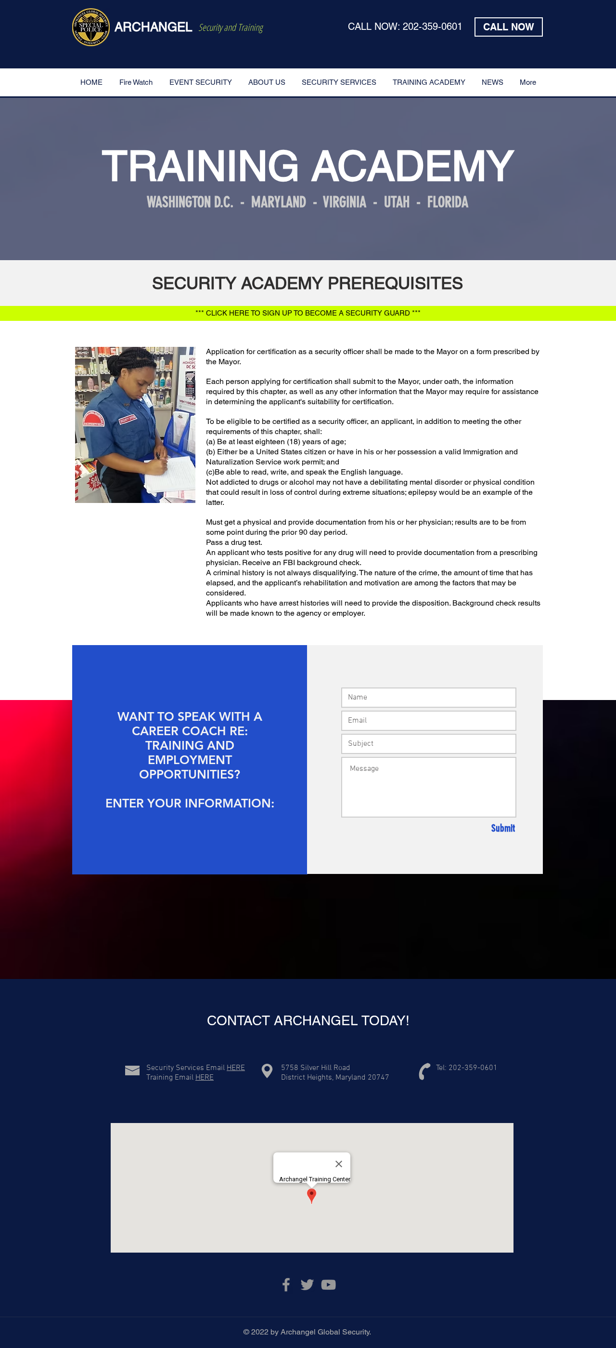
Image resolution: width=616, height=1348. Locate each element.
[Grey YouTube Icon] (328, 1285)
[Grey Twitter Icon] (307, 1285)
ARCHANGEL (153, 27)
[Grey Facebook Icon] (286, 1285)
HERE (236, 1068)
